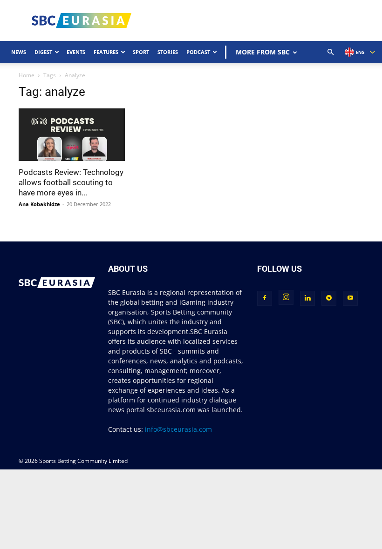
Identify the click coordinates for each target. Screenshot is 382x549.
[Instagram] (286, 297)
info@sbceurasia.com (178, 429)
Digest (43, 51)
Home (26, 75)
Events (76, 51)
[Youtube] (350, 298)
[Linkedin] (307, 298)
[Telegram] (328, 298)
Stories (167, 51)
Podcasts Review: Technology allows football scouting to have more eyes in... (71, 182)
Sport (141, 51)
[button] (331, 52)
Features (106, 51)
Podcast (198, 51)
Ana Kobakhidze (39, 204)
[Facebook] (264, 298)
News (18, 51)
